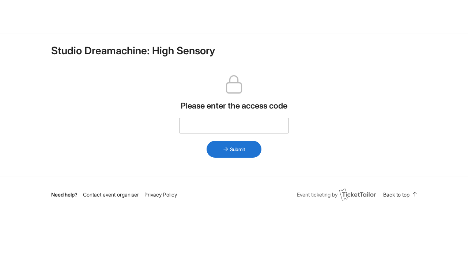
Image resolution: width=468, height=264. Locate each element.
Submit (237, 149)
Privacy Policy (160, 194)
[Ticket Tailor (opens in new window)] (357, 194)
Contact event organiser (111, 194)
